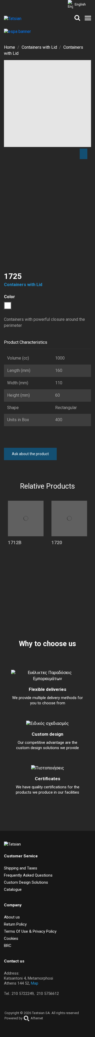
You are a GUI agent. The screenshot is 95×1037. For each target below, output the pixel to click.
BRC (7, 945)
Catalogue (13, 889)
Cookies (11, 938)
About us (12, 917)
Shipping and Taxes (20, 868)
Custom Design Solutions (26, 882)
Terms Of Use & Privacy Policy (30, 931)
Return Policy (15, 924)
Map (34, 983)
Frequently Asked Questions (28, 875)
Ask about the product (30, 454)
